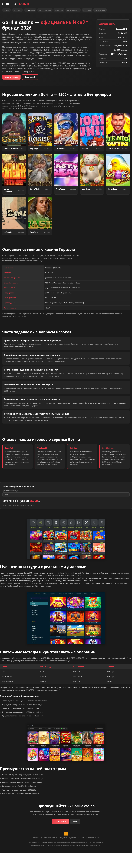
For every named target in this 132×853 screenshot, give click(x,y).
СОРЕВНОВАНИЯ (73, 10)
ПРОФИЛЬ (87, 10)
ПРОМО (6, 10)
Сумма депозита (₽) (10, 490)
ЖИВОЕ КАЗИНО (45, 10)
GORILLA (15, 4)
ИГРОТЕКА (17, 10)
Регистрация (60, 821)
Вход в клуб (30, 77)
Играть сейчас (11, 77)
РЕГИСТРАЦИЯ (100, 10)
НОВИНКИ (59, 10)
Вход (75, 821)
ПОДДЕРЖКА (30, 10)
